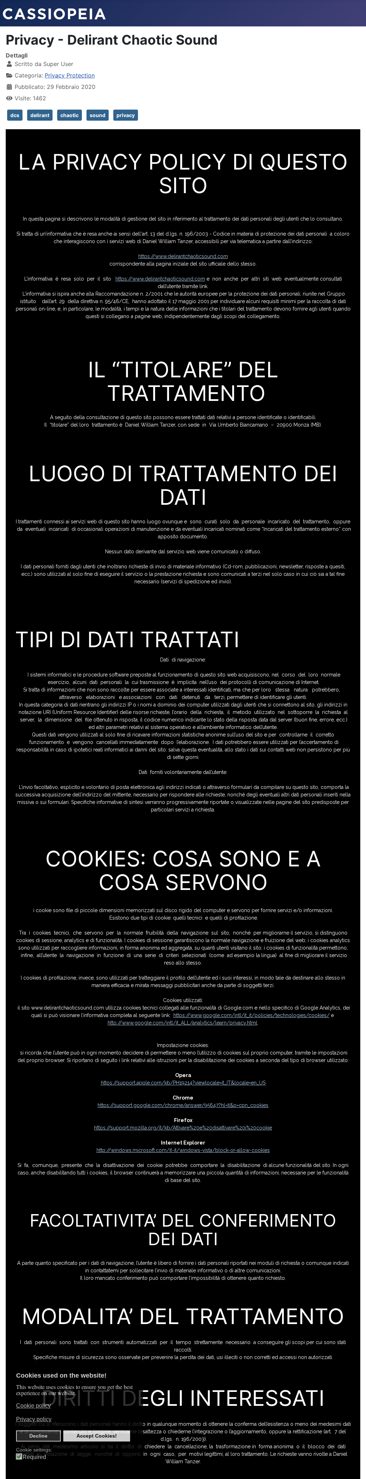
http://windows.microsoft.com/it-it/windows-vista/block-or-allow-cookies (183, 1150)
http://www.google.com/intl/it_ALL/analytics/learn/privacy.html (182, 1023)
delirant (39, 115)
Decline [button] (38, 1436)
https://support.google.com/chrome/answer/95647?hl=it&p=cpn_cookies (183, 1105)
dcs (14, 115)
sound (97, 115)
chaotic (69, 115)
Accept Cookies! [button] (96, 1436)
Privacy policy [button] (33, 1419)
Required (34, 1457)
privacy (126, 115)
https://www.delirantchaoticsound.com (183, 256)
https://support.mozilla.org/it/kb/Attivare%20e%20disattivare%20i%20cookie (183, 1128)
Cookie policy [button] (33, 1406)
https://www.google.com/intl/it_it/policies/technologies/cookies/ (251, 1015)
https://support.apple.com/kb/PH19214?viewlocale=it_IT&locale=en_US (183, 1083)
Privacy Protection (70, 75)
